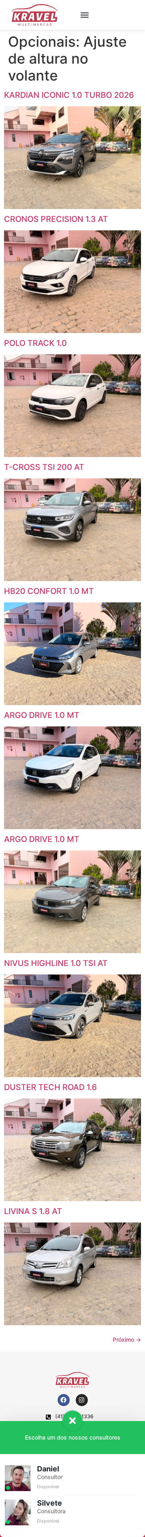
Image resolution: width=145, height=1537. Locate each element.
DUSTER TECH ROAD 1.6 (50, 1087)
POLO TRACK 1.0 (35, 343)
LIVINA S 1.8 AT (33, 1211)
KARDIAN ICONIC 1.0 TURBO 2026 (69, 95)
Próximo (127, 1339)
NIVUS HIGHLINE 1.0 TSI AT (56, 963)
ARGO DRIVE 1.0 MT (41, 715)
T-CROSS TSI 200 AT (44, 467)
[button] (84, 14)
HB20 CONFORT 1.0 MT (49, 591)
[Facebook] (64, 1400)
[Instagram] (82, 1400)
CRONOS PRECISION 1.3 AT (56, 219)
